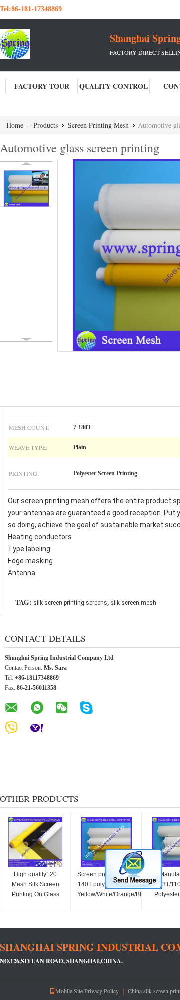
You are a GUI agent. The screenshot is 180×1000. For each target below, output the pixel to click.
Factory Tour (42, 86)
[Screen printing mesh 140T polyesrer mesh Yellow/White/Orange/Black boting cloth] (107, 842)
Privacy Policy (101, 991)
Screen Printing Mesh (98, 125)
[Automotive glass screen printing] (26, 188)
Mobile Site (69, 991)
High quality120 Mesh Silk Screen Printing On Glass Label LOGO (36, 889)
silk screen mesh (133, 603)
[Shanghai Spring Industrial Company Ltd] (55, 44)
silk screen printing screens (71, 603)
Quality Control (114, 86)
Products (46, 125)
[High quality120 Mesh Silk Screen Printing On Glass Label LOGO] (35, 842)
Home (15, 125)
